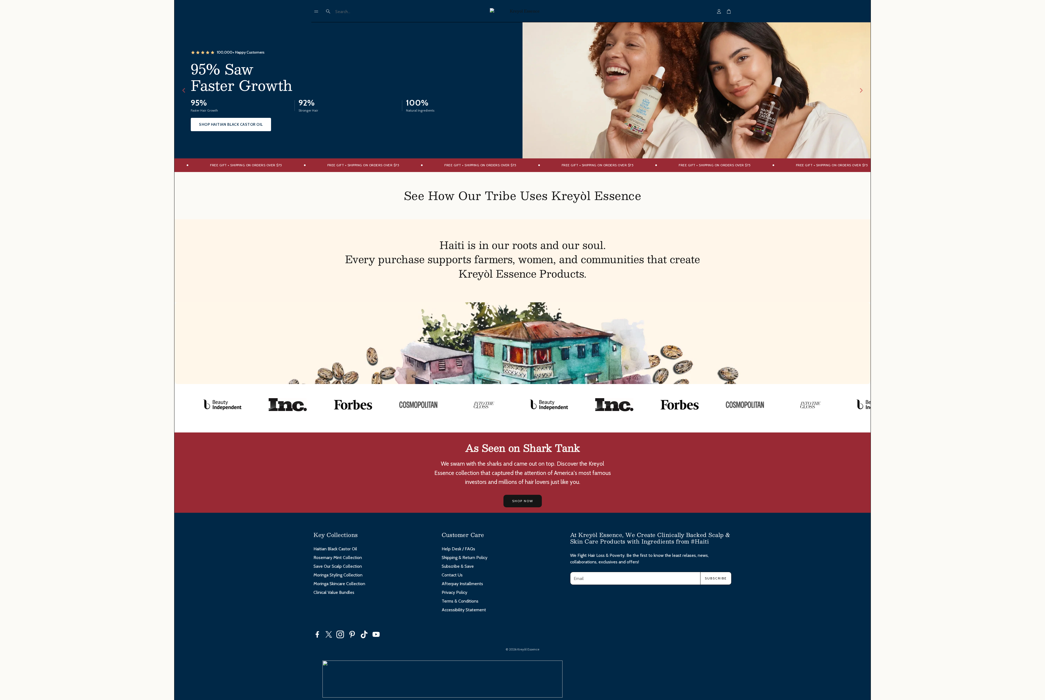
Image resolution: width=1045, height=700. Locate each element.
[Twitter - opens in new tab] (328, 634)
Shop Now (522, 501)
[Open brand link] (194, 405)
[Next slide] (861, 90)
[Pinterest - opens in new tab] (352, 634)
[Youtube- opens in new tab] (376, 634)
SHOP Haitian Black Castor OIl (231, 124)
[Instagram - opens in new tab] (340, 634)
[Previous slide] (184, 90)
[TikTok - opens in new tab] (364, 634)
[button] (316, 11)
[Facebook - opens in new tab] (317, 634)
